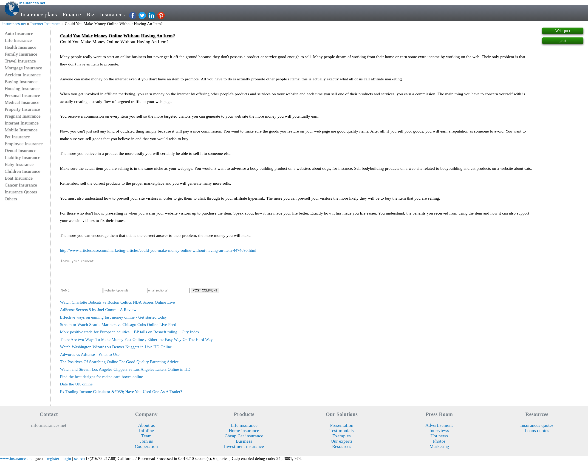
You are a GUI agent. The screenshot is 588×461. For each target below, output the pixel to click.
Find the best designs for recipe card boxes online (101, 376)
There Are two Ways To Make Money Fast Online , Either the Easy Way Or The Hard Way (136, 339)
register (53, 458)
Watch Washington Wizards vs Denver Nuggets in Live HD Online (116, 347)
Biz (90, 14)
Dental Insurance (20, 150)
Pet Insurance (17, 136)
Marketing (439, 446)
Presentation (341, 425)
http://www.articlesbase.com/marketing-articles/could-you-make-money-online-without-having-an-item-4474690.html (158, 250)
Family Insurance (21, 54)
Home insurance (244, 430)
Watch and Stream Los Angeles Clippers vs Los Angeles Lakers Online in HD (125, 369)
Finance (71, 14)
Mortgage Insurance (23, 67)
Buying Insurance (21, 81)
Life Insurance (18, 40)
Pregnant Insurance (22, 116)
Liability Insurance (22, 157)
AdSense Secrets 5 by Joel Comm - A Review (98, 309)
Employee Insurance (24, 143)
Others (11, 198)
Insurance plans (39, 14)
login (66, 458)
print (563, 40)
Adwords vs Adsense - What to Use (89, 354)
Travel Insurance (20, 60)
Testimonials (342, 430)
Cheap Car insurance (244, 435)
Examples (341, 435)
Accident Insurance (23, 74)
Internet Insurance (45, 23)
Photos (439, 441)
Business (244, 441)
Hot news (439, 435)
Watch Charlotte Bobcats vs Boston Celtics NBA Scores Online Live (117, 302)
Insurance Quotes (21, 191)
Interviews (439, 430)
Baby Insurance (19, 164)
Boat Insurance (19, 178)
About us (146, 425)
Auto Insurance (19, 33)
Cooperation (146, 446)
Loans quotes (537, 430)
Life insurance (244, 425)
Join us (146, 441)
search (79, 458)
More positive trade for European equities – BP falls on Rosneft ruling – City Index (129, 332)
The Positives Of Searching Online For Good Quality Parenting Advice (119, 361)
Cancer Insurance (21, 184)
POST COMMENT (205, 290)
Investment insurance (244, 446)
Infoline (146, 430)
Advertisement (439, 425)
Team (146, 435)
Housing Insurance (22, 88)
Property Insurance (22, 109)
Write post (562, 31)
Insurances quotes (537, 425)
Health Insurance (20, 47)
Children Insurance (22, 171)
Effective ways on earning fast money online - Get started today (113, 317)
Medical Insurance (22, 102)
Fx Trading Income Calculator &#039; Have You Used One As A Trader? (121, 391)
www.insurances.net (17, 458)
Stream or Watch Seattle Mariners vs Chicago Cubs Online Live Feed (118, 324)
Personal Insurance (22, 95)
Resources (341, 446)
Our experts (342, 441)
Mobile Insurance (21, 129)
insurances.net (14, 23)
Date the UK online (76, 384)
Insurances (112, 14)
